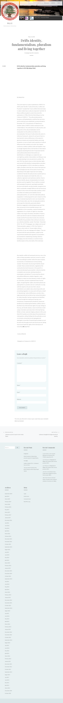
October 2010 (8, 693)
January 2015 (8, 568)
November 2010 (8, 690)
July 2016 (7, 523)
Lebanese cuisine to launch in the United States (14, 434)
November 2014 (8, 573)
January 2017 (8, 517)
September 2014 (8, 578)
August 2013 (7, 610)
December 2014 (8, 570)
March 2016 (7, 533)
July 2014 (7, 581)
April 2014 (7, 589)
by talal (4, 66)
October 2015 (8, 544)
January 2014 (8, 597)
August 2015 (7, 549)
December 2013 (8, 600)
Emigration (46, 3)
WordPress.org (27, 501)
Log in (25, 493)
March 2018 (7, 504)
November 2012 (8, 634)
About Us (39, 3)
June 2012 (7, 648)
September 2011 (8, 672)
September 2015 (8, 546)
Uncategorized (28, 53)
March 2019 (7, 499)
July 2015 (7, 552)
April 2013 (7, 621)
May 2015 (7, 557)
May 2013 (7, 618)
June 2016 (7, 525)
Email (18, 392)
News (59, 3)
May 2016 (7, 528)
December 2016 (8, 520)
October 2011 (8, 669)
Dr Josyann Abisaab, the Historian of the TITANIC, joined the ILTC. (49, 455)
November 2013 (8, 602)
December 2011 (8, 664)
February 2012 (8, 658)
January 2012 (8, 661)
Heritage (53, 3)
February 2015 (8, 565)
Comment (19, 363)
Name (18, 385)
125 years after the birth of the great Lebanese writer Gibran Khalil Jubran (31, 469)
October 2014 (8, 576)
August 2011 (7, 674)
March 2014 (7, 592)
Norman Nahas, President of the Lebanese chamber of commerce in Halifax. (50, 479)
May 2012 (7, 650)
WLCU (10, 23)
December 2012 (8, 632)
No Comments (35, 53)
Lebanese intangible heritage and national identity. (48, 434)
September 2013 (8, 608)
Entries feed (26, 496)
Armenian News (45, 17)
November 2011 (8, 666)
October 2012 (8, 637)
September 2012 (8, 640)
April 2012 (7, 653)
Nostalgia (26, 460)
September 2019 (8, 493)
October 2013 (8, 605)
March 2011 (7, 688)
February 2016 (8, 536)
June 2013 (7, 616)
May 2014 (7, 586)
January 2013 (8, 629)
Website (19, 399)
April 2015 (7, 560)
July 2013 (7, 613)
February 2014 (8, 594)
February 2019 (8, 501)
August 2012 (7, 642)
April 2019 (7, 496)
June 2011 (7, 680)
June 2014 (7, 584)
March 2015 (7, 562)
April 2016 (7, 530)
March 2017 (7, 512)
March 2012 (7, 656)
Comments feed (27, 499)
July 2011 (7, 677)
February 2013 (8, 626)
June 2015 (7, 554)
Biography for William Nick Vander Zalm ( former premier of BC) (50, 461)
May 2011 (7, 682)
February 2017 (8, 514)
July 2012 (7, 645)
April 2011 (7, 685)
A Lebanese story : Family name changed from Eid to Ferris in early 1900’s (49, 473)
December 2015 (8, 538)
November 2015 (8, 541)
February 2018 (8, 507)
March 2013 (7, 624)
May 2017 (7, 509)
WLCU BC (37, 17)
